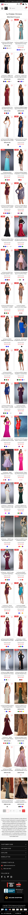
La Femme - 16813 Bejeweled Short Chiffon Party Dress (7, 473)
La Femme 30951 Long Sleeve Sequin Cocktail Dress (7, 406)
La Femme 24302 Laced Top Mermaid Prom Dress (21, 240)
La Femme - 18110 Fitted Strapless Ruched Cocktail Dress (20, 340)
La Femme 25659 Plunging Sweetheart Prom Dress (21, 573)
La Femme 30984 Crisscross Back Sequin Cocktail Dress (21, 606)
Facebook (1, 877)
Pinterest (8, 877)
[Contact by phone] (26, 4)
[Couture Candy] (6, 8)
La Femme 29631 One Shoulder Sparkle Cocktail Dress (7, 273)
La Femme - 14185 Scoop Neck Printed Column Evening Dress (7, 539)
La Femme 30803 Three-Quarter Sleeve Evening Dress (21, 738)
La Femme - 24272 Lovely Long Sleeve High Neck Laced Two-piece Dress (7, 573)
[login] (17, 4)
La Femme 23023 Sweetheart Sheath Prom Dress (21, 406)
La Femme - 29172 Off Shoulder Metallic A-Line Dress (21, 770)
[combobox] (16, 8)
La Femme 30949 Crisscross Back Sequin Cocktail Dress (7, 373)
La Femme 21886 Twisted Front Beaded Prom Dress (7, 673)
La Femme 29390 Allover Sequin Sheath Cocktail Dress (21, 206)
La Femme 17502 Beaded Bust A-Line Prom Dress (21, 273)
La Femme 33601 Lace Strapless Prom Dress (20, 706)
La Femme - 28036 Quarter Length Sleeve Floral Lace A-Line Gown (7, 738)
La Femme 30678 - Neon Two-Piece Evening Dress (21, 473)
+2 (24, 49)
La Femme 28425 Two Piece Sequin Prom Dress (21, 506)
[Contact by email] (23, 4)
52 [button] (20, 810)
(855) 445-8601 (7, 868)
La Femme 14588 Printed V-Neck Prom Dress (21, 539)
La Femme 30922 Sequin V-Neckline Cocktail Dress (20, 173)
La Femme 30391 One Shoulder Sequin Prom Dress (7, 108)
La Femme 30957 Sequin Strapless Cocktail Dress (21, 373)
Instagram (11, 877)
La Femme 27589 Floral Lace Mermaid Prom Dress (7, 439)
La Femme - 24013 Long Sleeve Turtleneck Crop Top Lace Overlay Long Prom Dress (7, 506)
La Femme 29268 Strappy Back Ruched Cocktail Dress (7, 206)
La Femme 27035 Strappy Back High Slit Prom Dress (7, 140)
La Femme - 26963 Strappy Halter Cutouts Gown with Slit (21, 640)
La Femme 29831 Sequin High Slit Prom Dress (7, 43)
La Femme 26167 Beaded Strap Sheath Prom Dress (7, 640)
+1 (10, 48)
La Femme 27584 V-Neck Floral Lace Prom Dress (7, 240)
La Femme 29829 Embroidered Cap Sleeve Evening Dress (7, 770)
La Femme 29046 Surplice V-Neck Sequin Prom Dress (7, 706)
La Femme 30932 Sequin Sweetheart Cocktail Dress (7, 306)
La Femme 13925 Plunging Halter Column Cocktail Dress (20, 439)
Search (10, 8)
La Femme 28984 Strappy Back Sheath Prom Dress (20, 108)
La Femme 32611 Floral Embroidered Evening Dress (7, 801)
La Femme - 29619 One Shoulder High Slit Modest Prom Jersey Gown (20, 76)
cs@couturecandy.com (9, 865)
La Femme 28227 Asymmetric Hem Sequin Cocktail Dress (21, 306)
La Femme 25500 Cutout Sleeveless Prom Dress (21, 43)
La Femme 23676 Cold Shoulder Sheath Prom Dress (20, 673)
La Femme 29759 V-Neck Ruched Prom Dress (21, 140)
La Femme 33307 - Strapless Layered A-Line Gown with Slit (21, 801)
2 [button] (10, 810)
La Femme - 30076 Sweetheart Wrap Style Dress (7, 606)
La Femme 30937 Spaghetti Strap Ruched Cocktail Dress (7, 340)
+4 (10, 479)
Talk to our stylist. (17, 1)
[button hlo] (4, 48)
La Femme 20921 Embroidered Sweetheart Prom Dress (7, 173)
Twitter (5, 877)
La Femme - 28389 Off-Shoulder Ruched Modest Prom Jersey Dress (7, 76)
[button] (4, 810)
